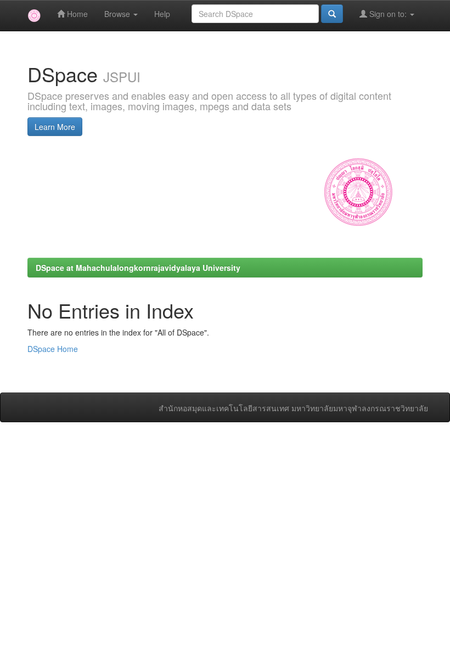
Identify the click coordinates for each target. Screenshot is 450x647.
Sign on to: (388, 13)
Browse (118, 13)
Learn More (55, 126)
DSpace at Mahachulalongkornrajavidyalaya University (138, 267)
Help (162, 13)
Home (76, 13)
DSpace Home (52, 348)
